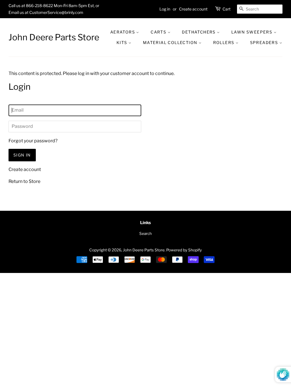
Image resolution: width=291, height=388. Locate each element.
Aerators (123, 32)
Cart (226, 9)
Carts (159, 32)
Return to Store (24, 181)
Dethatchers (199, 32)
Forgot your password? (33, 140)
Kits (122, 42)
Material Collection (171, 42)
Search (145, 233)
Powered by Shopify (184, 250)
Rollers (224, 42)
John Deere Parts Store (54, 37)
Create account (193, 9)
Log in (164, 9)
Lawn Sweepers (252, 32)
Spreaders (264, 42)
